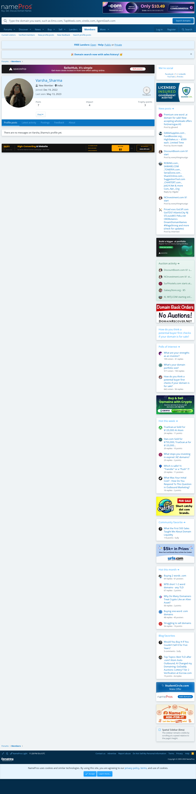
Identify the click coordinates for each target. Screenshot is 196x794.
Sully (177, 537)
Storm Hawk (177, 145)
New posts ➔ (166, 108)
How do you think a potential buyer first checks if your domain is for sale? (175, 333)
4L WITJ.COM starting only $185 (178, 296)
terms (144, 768)
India (59, 85)
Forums (8, 29)
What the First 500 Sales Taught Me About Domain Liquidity (177, 531)
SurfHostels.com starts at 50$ (178, 283)
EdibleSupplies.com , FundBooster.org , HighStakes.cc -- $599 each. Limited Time (175, 137)
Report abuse (124, 753)
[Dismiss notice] (190, 54)
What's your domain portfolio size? (174, 366)
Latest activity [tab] (29, 122)
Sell (60, 29)
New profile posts (46, 35)
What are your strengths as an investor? (176, 354)
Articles (180, 76)
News (38, 29)
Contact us (100, 753)
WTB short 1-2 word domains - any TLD (174, 586)
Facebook (169, 74)
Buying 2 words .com (175, 575)
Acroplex (178, 676)
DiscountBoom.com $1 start (178, 269)
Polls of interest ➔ (169, 346)
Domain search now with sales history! (96, 54)
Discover (23, 29)
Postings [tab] (45, 122)
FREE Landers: (82, 44)
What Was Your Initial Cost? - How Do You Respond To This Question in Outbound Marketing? (177, 482)
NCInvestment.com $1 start (178, 276)
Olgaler (175, 191)
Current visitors (9, 35)
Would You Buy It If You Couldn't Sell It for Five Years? (176, 645)
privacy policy (132, 768)
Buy (50, 29)
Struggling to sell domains (177, 623)
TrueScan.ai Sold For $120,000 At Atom (174, 428)
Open (93, 44)
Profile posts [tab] (10, 122)
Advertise (111, 753)
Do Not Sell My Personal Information (149, 753)
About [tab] (72, 122)
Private (118, 44)
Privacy (179, 753)
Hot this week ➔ (168, 421)
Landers (73, 29)
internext (175, 231)
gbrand (174, 127)
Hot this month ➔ (169, 569)
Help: (101, 44)
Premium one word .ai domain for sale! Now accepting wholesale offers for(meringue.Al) (178, 119)
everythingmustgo (179, 157)
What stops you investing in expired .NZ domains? (177, 455)
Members (89, 29)
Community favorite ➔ (172, 522)
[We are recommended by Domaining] (7, 760)
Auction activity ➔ (169, 263)
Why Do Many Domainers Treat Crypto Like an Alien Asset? (177, 599)
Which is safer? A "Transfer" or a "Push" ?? (176, 467)
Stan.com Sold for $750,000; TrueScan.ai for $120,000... (177, 442)
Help (187, 753)
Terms (171, 753)
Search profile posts (82, 35)
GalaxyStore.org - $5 (174, 290)
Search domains (183, 20)
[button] (14, 29)
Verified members (27, 35)
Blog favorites (167, 635)
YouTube (171, 76)
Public (108, 44)
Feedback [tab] (59, 122)
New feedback (63, 35)
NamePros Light (19, 753)
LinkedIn (182, 74)
